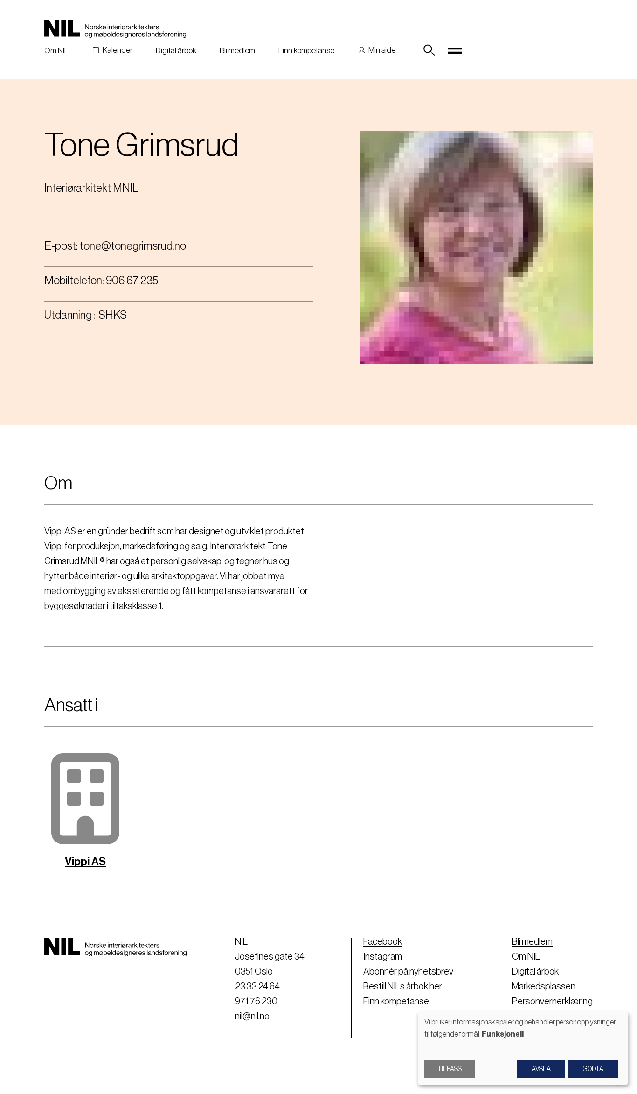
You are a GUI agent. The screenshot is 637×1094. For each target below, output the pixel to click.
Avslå (541, 1069)
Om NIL (56, 51)
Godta (593, 1069)
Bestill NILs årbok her (402, 986)
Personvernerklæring (552, 1001)
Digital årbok (176, 51)
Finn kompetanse (306, 51)
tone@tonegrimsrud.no (133, 246)
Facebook (382, 942)
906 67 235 (132, 280)
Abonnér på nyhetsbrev (408, 971)
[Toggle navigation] (455, 50)
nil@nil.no (252, 1016)
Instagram (382, 956)
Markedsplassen (543, 986)
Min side (381, 50)
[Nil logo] (115, 29)
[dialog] (523, 1048)
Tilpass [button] (449, 1069)
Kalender (117, 50)
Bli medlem (237, 51)
